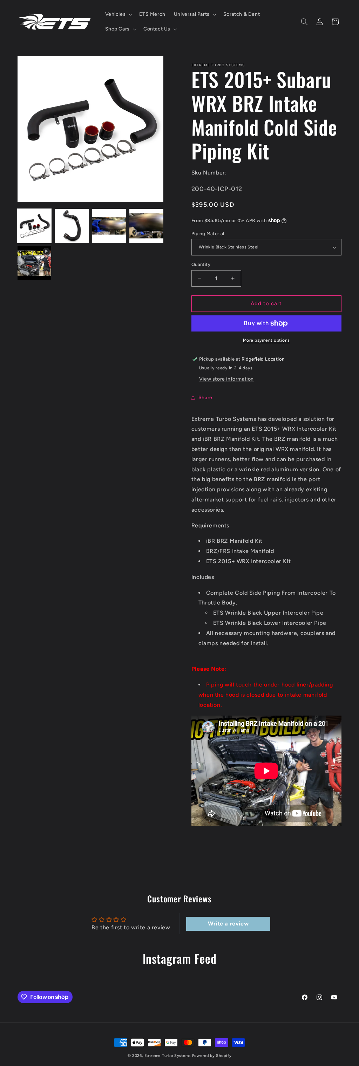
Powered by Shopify (212, 1055)
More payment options (266, 340)
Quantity (200, 264)
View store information (226, 379)
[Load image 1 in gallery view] (34, 225)
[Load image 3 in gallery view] (109, 225)
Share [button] (205, 398)
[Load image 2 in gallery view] (71, 225)
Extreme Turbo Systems (167, 1055)
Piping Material (207, 233)
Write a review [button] (228, 923)
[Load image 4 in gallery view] (146, 225)
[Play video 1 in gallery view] (34, 263)
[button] (118, 14)
